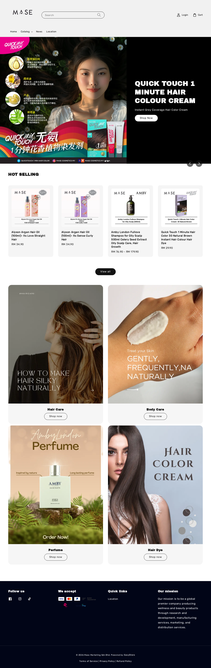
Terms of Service (88, 661)
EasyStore (129, 655)
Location (51, 31)
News (39, 31)
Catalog (25, 31)
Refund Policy (124, 661)
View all (105, 271)
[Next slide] (199, 163)
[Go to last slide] (190, 163)
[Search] (99, 15)
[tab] (103, 161)
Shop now (55, 416)
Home (13, 31)
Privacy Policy (107, 661)
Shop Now (146, 117)
